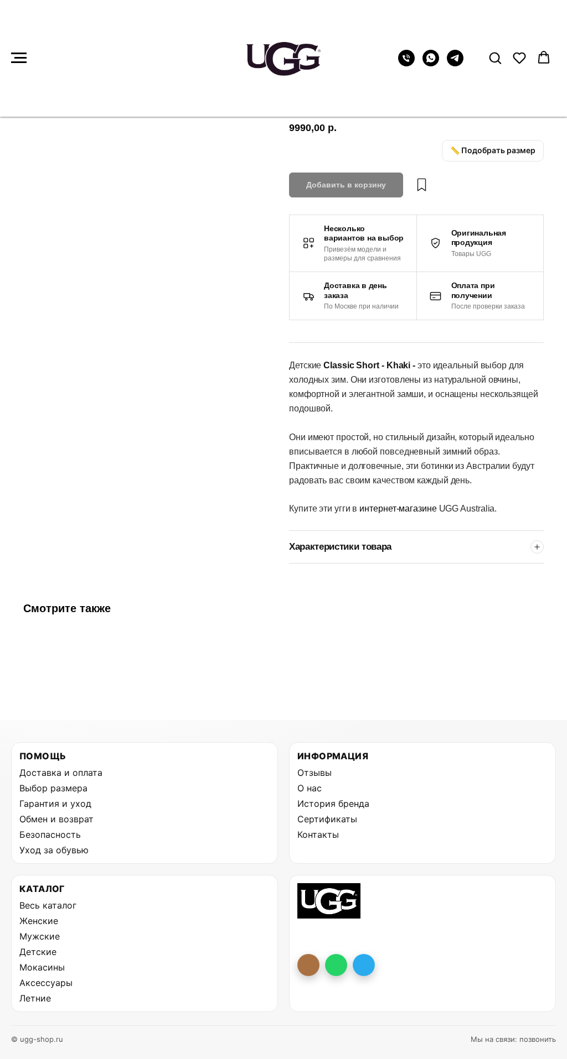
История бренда (333, 803)
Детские (37, 951)
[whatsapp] (430, 63)
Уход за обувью (54, 849)
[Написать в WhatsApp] (336, 965)
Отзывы (314, 772)
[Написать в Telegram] (364, 965)
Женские (38, 920)
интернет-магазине (399, 508)
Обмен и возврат (56, 819)
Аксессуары (46, 982)
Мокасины (42, 967)
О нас (309, 788)
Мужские (39, 936)
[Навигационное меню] (19, 58)
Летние (35, 998)
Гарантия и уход (55, 803)
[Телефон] (406, 63)
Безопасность (50, 834)
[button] (495, 57)
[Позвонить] (308, 965)
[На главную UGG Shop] (328, 900)
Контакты (318, 834)
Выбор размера (53, 788)
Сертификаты (327, 819)
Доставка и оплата (60, 772)
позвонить (537, 1039)
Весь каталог (47, 905)
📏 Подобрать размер (492, 150)
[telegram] (455, 63)
